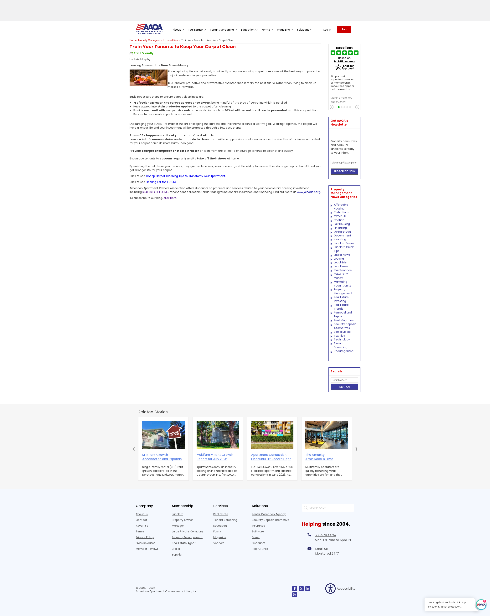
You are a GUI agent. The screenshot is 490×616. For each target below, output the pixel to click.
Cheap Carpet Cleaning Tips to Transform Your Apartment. (186, 176)
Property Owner (182, 520)
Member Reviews (147, 549)
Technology (342, 339)
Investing (340, 239)
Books (256, 537)
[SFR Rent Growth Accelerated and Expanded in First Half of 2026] (163, 435)
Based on (344, 59)
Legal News (341, 266)
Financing (340, 228)
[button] (133, 448)
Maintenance (343, 270)
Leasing (339, 259)
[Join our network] (307, 588)
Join (344, 29)
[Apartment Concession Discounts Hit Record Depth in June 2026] (272, 435)
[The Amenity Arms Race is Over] (326, 435)
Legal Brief (341, 262)
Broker (176, 549)
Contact (141, 520)
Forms (217, 531)
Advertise (142, 526)
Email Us (321, 548)
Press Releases (145, 543)
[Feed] (294, 594)
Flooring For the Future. (161, 182)
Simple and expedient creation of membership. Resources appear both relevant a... (342, 83)
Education (220, 526)
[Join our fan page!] (294, 588)
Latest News (342, 255)
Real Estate (220, 514)
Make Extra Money (341, 276)
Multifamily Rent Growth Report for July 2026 (215, 457)
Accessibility (345, 588)
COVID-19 (340, 216)
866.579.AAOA (325, 535)
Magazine (219, 537)
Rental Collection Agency (269, 514)
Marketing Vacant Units (342, 283)
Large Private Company (188, 531)
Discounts (258, 543)
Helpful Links (260, 549)
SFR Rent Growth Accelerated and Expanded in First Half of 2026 (163, 457)
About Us (142, 514)
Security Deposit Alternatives (345, 326)
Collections (341, 212)
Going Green (342, 232)
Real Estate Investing (341, 299)
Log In (327, 30)
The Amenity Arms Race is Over (319, 457)
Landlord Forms (344, 243)
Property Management (343, 291)
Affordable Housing (341, 206)
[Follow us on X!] (301, 588)
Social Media (342, 332)
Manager (178, 526)
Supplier (177, 554)
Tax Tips (339, 336)
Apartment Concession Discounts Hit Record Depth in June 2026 (272, 457)
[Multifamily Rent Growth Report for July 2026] (218, 435)
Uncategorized (343, 351)
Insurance (258, 526)
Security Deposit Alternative (270, 520)
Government (342, 235)
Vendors (218, 543)
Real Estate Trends (341, 307)
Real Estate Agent (184, 543)
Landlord (177, 514)
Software (258, 531)
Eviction (339, 220)
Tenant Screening (340, 345)
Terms (140, 531)
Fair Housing (342, 224)
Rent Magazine (344, 320)
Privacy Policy (145, 537)
